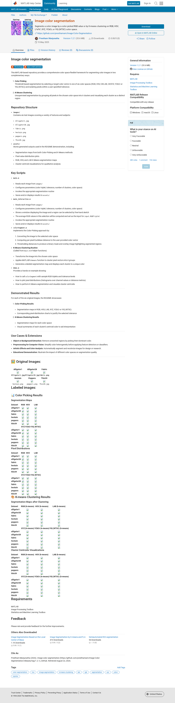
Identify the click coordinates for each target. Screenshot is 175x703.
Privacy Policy (40, 693)
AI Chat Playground (59, 9)
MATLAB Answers (18, 9)
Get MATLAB (133, 3)
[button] (156, 3)
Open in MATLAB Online (147, 33)
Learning (63, 3)
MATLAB (133, 79)
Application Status (70, 693)
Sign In (147, 3)
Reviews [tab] (66, 50)
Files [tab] (31, 50)
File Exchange (35, 9)
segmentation (97, 672)
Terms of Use (85, 693)
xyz (108, 672)
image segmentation (46, 672)
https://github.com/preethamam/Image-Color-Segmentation (64, 33)
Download (146, 27)
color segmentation (20, 672)
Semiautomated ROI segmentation (103, 637)
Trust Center (16, 693)
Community (49, 3)
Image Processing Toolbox (141, 83)
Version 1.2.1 (69, 38)
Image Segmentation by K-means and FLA (67, 637)
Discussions (76, 9)
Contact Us (97, 693)
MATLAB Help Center (31, 3)
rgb (86, 672)
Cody (46, 9)
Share (142, 38)
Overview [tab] (19, 50)
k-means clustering (66, 672)
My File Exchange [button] (38, 15)
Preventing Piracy (54, 693)
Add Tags (121, 667)
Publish (54, 15)
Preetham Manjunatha (49, 38)
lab (79, 672)
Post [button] (105, 9)
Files (13, 15)
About (64, 15)
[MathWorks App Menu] (161, 3)
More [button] (113, 9)
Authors (22, 15)
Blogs (97, 9)
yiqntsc (15, 676)
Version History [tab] (47, 50)
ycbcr (116, 672)
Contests (88, 9)
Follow (152, 38)
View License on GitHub (143, 69)
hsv (33, 672)
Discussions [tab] (85, 50)
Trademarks (27, 693)
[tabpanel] (87, 369)
